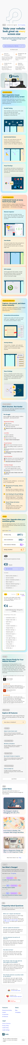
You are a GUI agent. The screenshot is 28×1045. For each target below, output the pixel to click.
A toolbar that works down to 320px (11, 880)
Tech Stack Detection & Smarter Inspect (12, 895)
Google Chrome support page (10, 920)
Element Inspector (9, 212)
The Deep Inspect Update (8, 887)
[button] (14, 80)
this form (7, 921)
